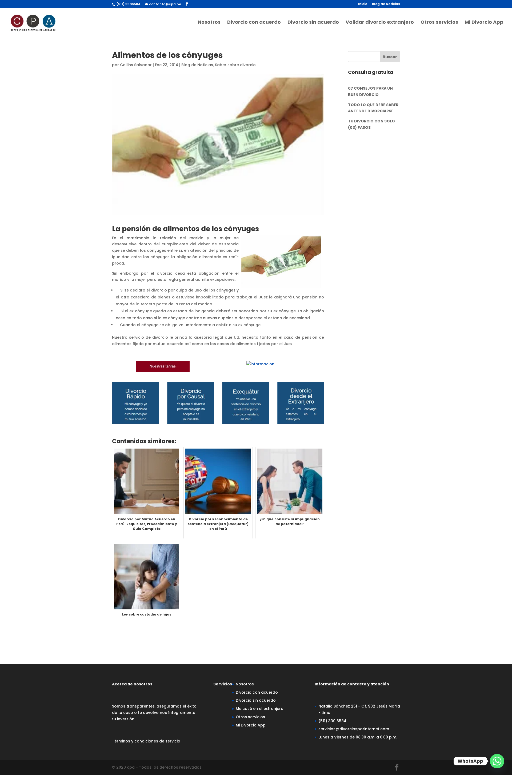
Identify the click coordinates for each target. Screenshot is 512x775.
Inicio (362, 4)
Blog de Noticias (386, 4)
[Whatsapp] (497, 761)
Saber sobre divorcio (235, 64)
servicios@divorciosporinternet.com (353, 729)
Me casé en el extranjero (259, 708)
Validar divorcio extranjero (380, 22)
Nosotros (209, 22)
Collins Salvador (136, 64)
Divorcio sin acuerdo (313, 22)
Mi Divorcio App (484, 22)
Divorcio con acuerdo (254, 22)
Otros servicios (439, 22)
